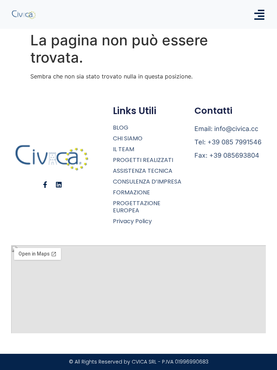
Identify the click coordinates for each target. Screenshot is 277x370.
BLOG (120, 127)
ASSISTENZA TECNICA (142, 171)
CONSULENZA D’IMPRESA (147, 181)
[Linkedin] (59, 184)
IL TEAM (123, 149)
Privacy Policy (132, 221)
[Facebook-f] (45, 184)
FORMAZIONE (131, 192)
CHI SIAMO (127, 138)
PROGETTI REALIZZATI (143, 160)
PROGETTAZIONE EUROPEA (137, 207)
